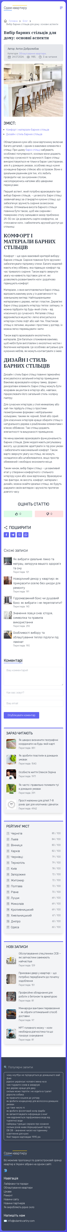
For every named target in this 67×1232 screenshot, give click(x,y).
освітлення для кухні (17, 1133)
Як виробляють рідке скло (19, 1207)
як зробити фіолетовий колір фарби (26, 1111)
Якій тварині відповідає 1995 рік (23, 1137)
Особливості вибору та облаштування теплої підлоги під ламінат (36, 637)
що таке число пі (16, 1107)
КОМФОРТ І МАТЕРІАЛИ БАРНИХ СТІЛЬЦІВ (27, 129)
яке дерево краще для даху (21, 1088)
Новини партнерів (14, 1203)
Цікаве (8, 1191)
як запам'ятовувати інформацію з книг (27, 1114)
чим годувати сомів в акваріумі (23, 1085)
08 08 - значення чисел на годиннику (27, 1130)
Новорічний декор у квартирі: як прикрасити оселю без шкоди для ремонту (36, 583)
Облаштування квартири (32, 53)
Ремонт (8, 1195)
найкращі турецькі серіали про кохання (28, 1124)
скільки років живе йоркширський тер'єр (28, 1127)
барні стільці (33, 149)
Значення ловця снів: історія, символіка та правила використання (33, 617)
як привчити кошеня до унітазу (23, 1098)
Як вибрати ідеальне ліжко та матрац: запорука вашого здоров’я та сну (37, 563)
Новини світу (11, 1199)
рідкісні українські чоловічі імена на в (27, 1081)
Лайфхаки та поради (16, 1183)
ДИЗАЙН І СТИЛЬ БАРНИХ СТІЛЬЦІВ (24, 134)
